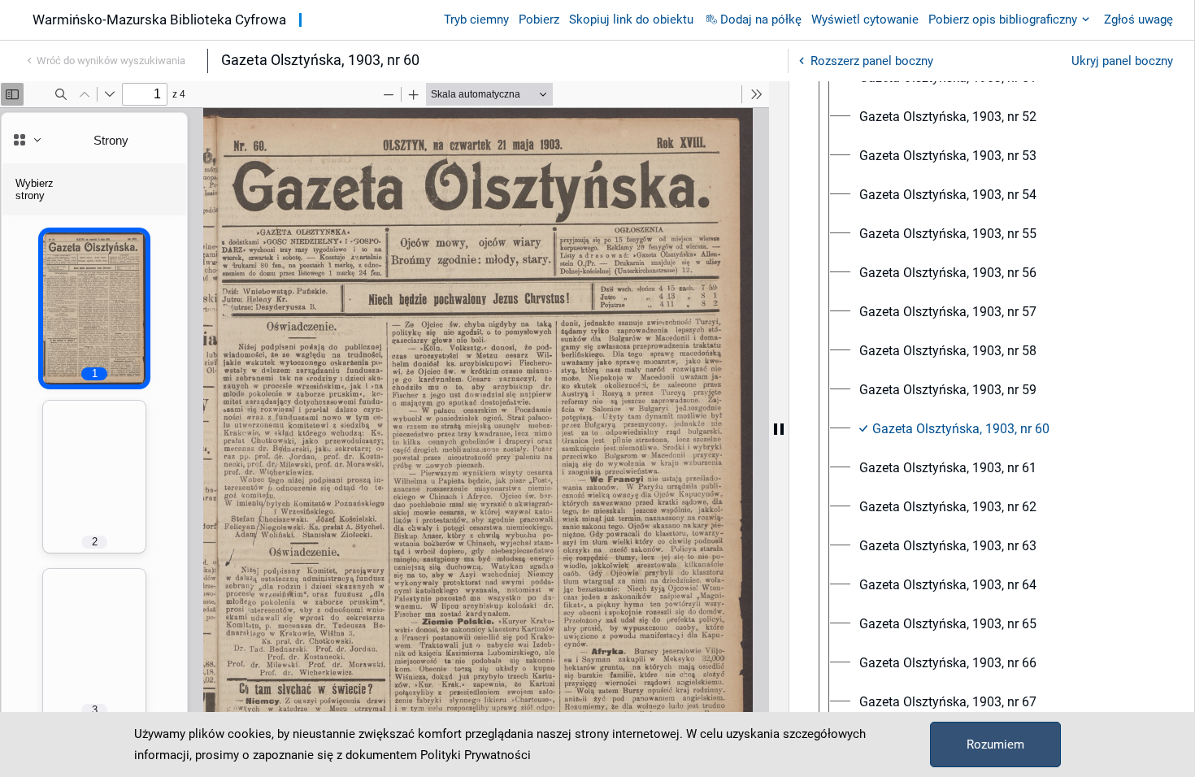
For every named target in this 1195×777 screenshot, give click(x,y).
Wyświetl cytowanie (865, 19)
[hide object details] (779, 429)
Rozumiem (995, 744)
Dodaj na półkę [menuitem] (761, 19)
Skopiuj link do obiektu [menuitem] (631, 19)
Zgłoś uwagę (1138, 19)
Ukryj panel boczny (1122, 61)
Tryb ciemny (476, 19)
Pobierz (539, 19)
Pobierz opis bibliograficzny (1002, 19)
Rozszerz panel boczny (871, 61)
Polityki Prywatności (475, 755)
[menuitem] (947, 117)
